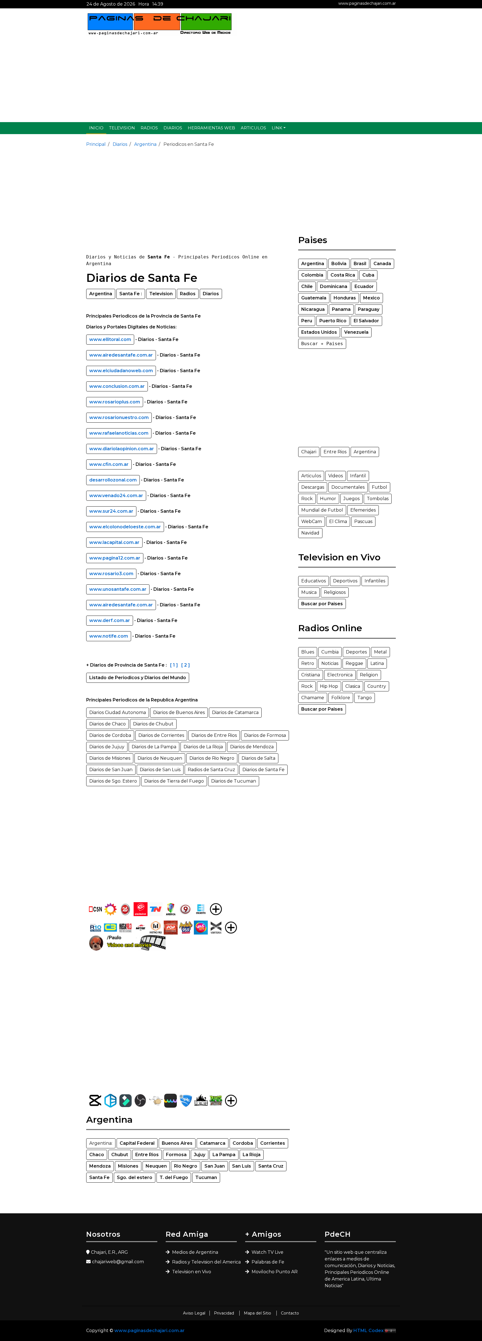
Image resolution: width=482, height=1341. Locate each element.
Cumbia (330, 652)
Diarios (172, 127)
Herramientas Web (211, 127)
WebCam (311, 521)
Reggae (354, 663)
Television (122, 127)
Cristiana (310, 674)
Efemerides (363, 510)
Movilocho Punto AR (274, 1271)
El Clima (338, 521)
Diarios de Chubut (153, 724)
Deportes (356, 652)
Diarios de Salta (258, 758)
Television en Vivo (191, 1271)
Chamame (312, 697)
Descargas (312, 487)
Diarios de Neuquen (160, 758)
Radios (149, 127)
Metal (380, 652)
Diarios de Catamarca (235, 712)
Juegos (351, 498)
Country (376, 686)
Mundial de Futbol (322, 510)
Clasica (352, 686)
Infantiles (375, 581)
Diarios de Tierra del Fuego (174, 781)
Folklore (340, 697)
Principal (96, 144)
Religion (369, 674)
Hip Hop (329, 686)
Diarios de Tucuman (233, 781)
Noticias (329, 663)
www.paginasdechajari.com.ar (367, 3)
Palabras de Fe (267, 1262)
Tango (364, 697)
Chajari (308, 451)
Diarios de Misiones (109, 758)
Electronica (340, 674)
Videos (335, 475)
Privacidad (224, 1313)
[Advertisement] (241, 79)
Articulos (253, 127)
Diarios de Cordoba (110, 735)
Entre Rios (335, 451)
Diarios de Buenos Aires (179, 712)
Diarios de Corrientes (161, 735)
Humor (328, 498)
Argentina (144, 144)
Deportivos (345, 581)
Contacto (290, 1313)
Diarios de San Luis (160, 769)
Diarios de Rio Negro (211, 758)
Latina (377, 663)
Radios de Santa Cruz (211, 769)
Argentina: (100, 1143)
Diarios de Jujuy (106, 746)
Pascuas (363, 521)
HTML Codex (368, 1330)
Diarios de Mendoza (252, 746)
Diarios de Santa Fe (263, 769)
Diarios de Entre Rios (214, 735)
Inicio (96, 127)
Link (277, 127)
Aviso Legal (194, 1313)
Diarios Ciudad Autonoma (117, 712)
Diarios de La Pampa (154, 746)
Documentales (348, 487)
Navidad (310, 533)
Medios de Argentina (194, 1252)
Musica (309, 592)
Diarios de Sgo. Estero (113, 781)
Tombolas (378, 498)
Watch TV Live (266, 1252)
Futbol (379, 487)
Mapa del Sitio (258, 1313)
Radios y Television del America (204, 1262)
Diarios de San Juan (110, 769)
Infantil (358, 475)
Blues (307, 652)
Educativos (313, 581)
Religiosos (335, 592)
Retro (307, 663)
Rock (307, 498)
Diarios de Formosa (265, 735)
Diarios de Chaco (107, 724)
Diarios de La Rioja (203, 746)
